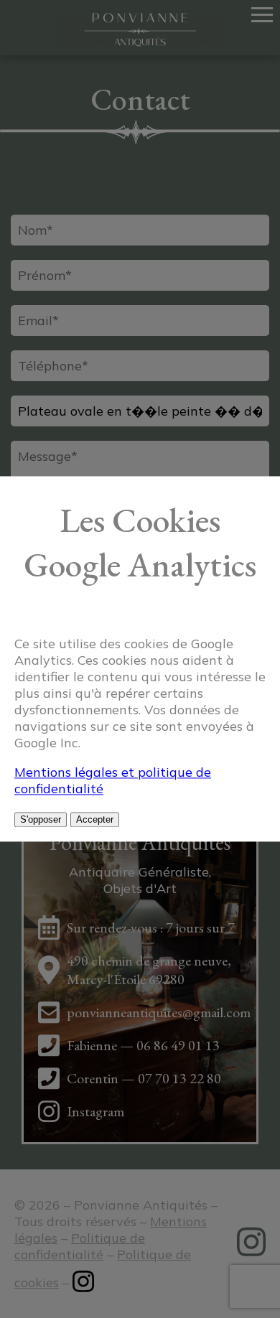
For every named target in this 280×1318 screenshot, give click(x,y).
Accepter (94, 820)
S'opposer (40, 820)
